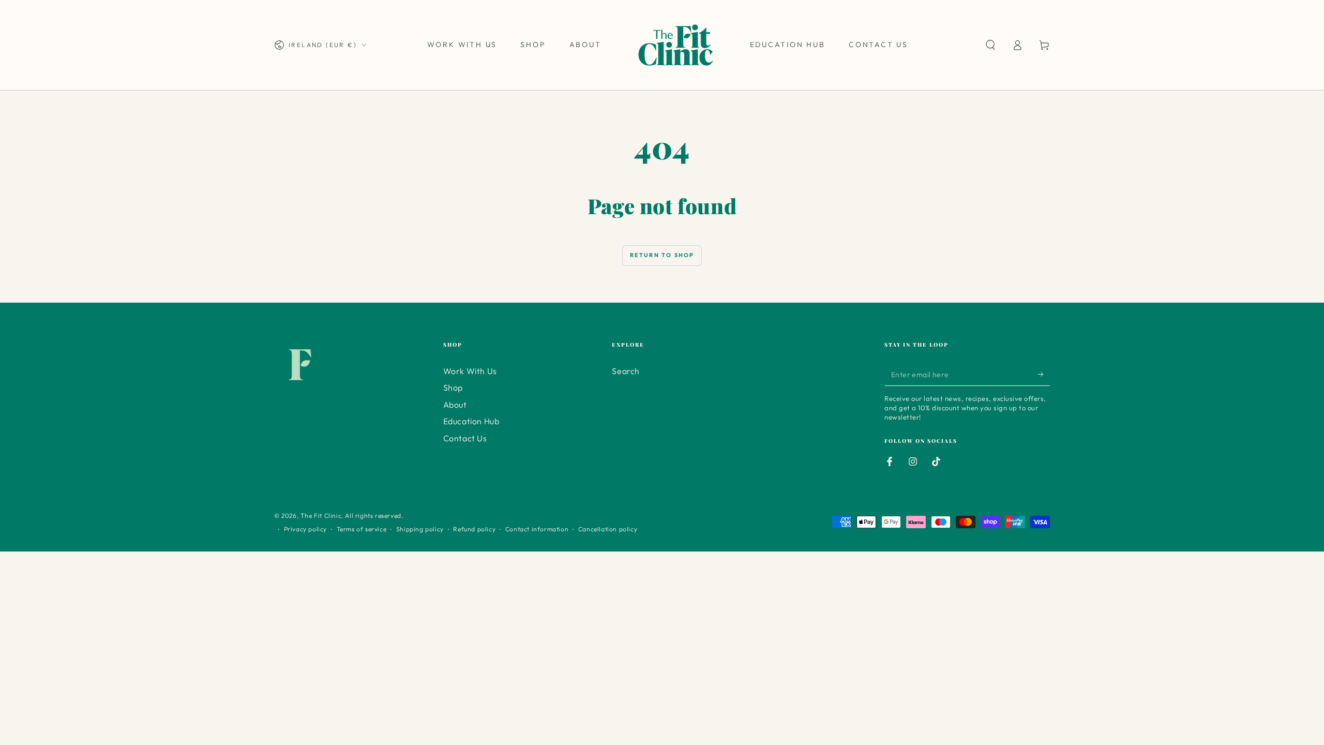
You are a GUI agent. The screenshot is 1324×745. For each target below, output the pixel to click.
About (455, 404)
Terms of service (362, 529)
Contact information (536, 529)
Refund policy (474, 529)
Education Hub (471, 421)
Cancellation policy (607, 529)
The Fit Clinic (320, 515)
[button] (990, 45)
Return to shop (662, 255)
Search (626, 371)
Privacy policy (305, 529)
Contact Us (465, 438)
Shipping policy (420, 529)
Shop (453, 387)
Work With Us (470, 371)
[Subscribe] (1044, 374)
